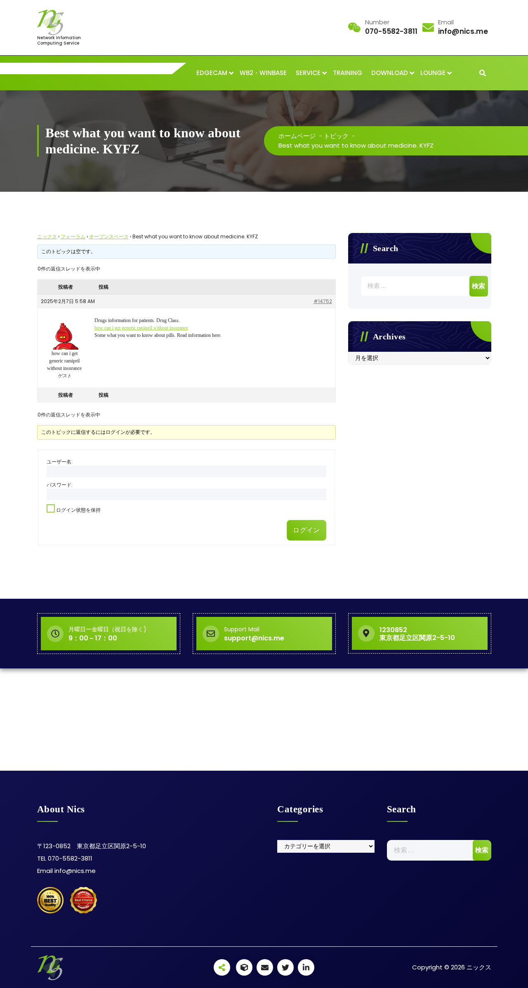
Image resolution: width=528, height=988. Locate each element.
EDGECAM (211, 72)
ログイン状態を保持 (78, 509)
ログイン (306, 530)
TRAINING (347, 72)
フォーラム (73, 236)
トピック (336, 136)
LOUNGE (433, 72)
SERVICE (308, 72)
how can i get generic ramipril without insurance (141, 328)
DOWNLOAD (389, 72)
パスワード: (60, 484)
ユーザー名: (60, 461)
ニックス (47, 236)
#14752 (323, 301)
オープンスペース (109, 236)
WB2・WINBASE (263, 72)
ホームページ (297, 136)
